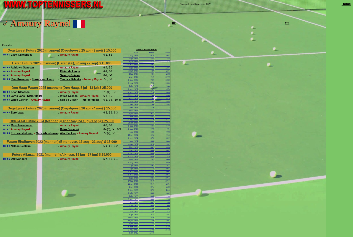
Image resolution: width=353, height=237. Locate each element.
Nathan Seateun (21, 146)
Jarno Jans (18, 95)
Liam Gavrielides (21, 54)
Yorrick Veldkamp (43, 79)
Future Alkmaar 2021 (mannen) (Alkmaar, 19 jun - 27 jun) (55, 154)
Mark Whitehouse (47, 133)
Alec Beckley (68, 133)
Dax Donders (19, 158)
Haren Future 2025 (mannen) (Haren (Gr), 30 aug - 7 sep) (55, 63)
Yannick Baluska (70, 79)
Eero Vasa (17, 112)
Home (346, 4)
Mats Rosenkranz (21, 125)
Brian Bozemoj (69, 129)
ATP (287, 23)
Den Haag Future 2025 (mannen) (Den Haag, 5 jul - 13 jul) (55, 87)
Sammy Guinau (70, 75)
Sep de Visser (69, 99)
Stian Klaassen (20, 92)
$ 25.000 (105, 87)
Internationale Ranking (146, 50)
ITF (174, 23)
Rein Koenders (20, 79)
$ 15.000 (110, 50)
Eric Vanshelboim (22, 133)
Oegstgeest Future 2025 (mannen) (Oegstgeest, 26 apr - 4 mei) (56, 108)
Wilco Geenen (69, 95)
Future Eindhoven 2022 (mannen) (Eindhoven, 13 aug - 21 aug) (55, 141)
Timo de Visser (89, 99)
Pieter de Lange (70, 71)
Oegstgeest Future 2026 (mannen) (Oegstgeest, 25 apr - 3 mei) (56, 50)
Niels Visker (34, 95)
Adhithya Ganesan (22, 67)
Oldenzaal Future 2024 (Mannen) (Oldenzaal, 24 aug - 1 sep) (56, 121)
